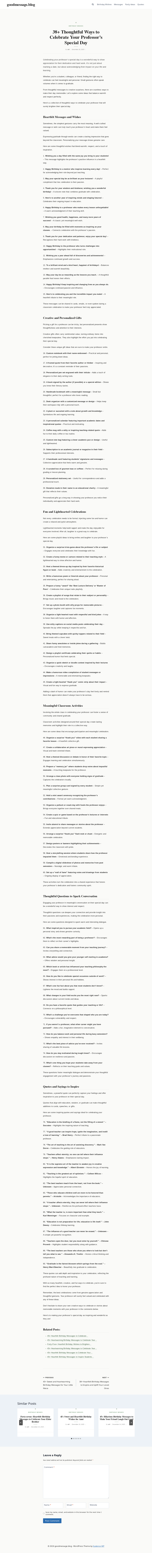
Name (47, 1505)
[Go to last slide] (21, 1422)
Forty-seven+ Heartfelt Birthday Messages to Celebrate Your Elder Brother (35, 1419)
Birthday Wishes (104, 4)
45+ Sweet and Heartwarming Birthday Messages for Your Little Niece (58, 1383)
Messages (118, 4)
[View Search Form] (93, 4)
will (69, 49)
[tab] (71, 1438)
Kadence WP (98, 1546)
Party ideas (130, 4)
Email (70, 1505)
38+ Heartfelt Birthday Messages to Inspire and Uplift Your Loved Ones (94, 1383)
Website (93, 1505)
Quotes (140, 4)
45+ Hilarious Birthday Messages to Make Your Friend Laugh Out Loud (116, 1418)
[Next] (131, 1422)
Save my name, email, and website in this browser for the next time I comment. (73, 1513)
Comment (49, 1467)
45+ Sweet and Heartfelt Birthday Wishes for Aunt (76, 1418)
